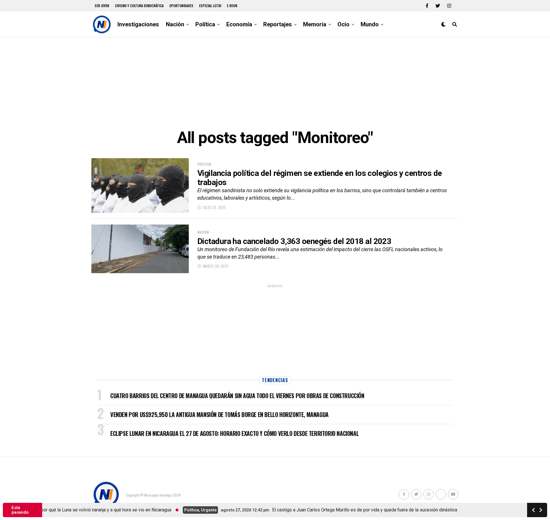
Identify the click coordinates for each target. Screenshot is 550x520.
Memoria (314, 24)
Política (205, 24)
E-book (232, 5)
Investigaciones (138, 24)
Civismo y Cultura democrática (139, 5)
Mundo (370, 24)
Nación (175, 24)
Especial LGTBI (210, 5)
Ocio (343, 24)
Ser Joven (102, 5)
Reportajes (277, 24)
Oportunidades (181, 5)
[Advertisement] (275, 83)
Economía (239, 24)
